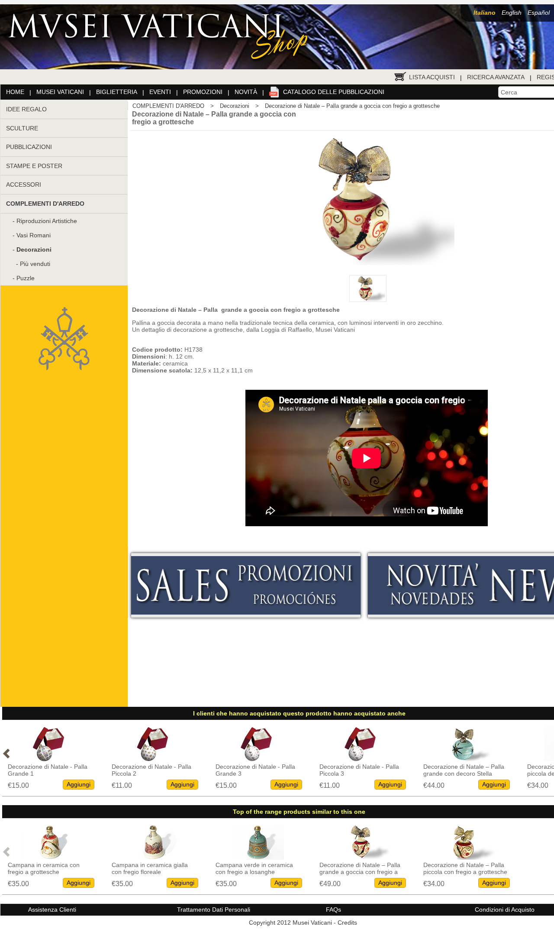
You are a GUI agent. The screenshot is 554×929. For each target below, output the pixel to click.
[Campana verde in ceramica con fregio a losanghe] (257, 857)
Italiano (484, 12)
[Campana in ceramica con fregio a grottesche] (49, 857)
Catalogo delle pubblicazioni (333, 91)
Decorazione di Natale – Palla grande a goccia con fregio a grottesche (352, 106)
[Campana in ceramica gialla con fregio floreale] (153, 857)
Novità (246, 91)
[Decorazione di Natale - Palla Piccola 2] (153, 759)
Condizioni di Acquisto (505, 909)
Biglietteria (116, 91)
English (512, 12)
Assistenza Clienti (52, 909)
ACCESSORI (23, 184)
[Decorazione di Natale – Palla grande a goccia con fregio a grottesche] (360, 857)
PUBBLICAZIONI (29, 146)
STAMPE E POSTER (34, 165)
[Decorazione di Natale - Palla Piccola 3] (360, 759)
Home (15, 91)
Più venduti (35, 263)
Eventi (160, 91)
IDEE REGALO (26, 109)
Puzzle (25, 278)
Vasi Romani (33, 235)
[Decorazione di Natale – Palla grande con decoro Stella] (464, 759)
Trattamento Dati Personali (213, 909)
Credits (347, 922)
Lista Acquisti (432, 77)
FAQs (333, 909)
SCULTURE (22, 128)
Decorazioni (234, 106)
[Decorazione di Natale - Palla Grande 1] (49, 759)
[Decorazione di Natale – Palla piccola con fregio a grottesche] (464, 857)
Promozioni (202, 91)
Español (539, 12)
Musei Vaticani (60, 91)
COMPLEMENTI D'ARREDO (168, 106)
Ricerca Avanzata (496, 77)
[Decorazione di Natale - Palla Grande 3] (257, 759)
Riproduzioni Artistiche (46, 220)
